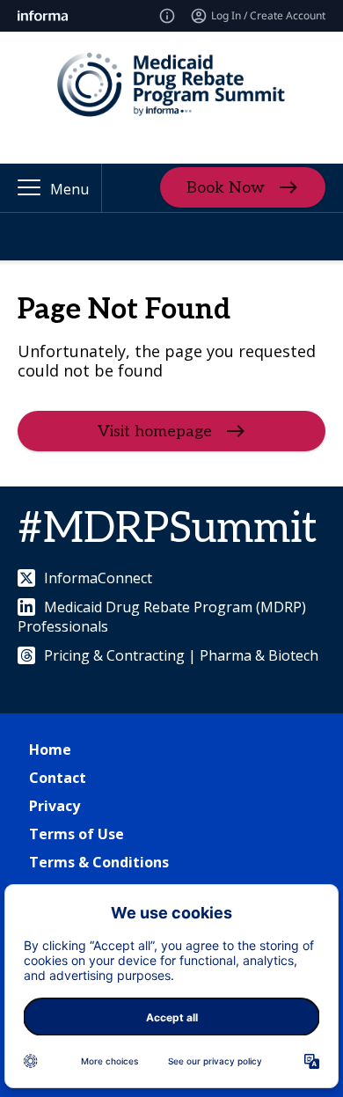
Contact (57, 777)
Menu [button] (69, 189)
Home (50, 749)
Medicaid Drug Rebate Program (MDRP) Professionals (162, 616)
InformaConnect (98, 578)
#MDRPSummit (167, 529)
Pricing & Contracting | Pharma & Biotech (181, 655)
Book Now (225, 188)
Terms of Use (76, 834)
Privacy (54, 805)
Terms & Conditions (99, 862)
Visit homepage (155, 431)
